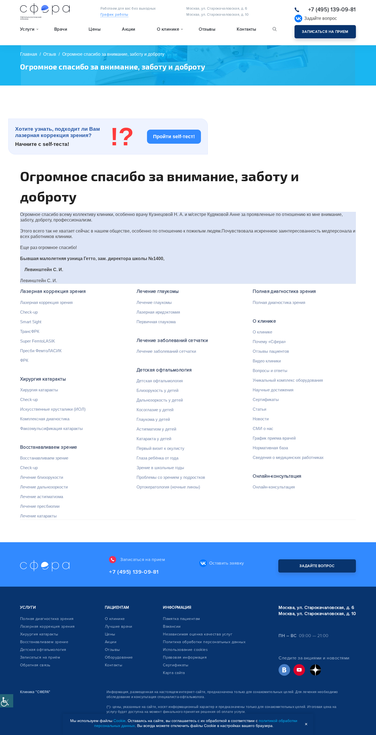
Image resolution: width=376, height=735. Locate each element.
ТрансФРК (29, 331)
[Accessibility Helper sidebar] (6, 700)
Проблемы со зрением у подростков (171, 477)
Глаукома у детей (153, 419)
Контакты (246, 29)
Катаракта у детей (154, 438)
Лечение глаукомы (158, 291)
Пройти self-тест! (174, 136)
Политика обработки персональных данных (204, 642)
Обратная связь (35, 665)
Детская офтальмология (164, 370)
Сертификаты (266, 399)
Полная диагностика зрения (284, 291)
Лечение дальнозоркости (44, 487)
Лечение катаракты (38, 516)
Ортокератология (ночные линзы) (168, 487)
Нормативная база (270, 447)
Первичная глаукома (156, 321)
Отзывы (207, 29)
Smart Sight (30, 321)
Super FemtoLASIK (37, 341)
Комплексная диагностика (44, 418)
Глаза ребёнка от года (157, 458)
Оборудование (119, 657)
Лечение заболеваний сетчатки (172, 340)
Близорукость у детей (157, 390)
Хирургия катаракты (43, 379)
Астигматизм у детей (156, 429)
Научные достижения (273, 389)
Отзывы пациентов (271, 351)
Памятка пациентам (181, 618)
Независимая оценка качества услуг (197, 634)
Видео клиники (267, 361)
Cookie (119, 720)
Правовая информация (185, 657)
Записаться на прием (325, 32)
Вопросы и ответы (270, 370)
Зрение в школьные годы (160, 467)
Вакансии (172, 626)
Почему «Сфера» (269, 341)
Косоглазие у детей (155, 409)
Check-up (29, 312)
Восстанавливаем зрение (48, 447)
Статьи (259, 409)
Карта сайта (174, 672)
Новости (261, 418)
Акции (128, 29)
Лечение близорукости (41, 477)
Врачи (60, 29)
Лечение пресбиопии (39, 506)
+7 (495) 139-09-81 (332, 9)
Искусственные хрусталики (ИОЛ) (53, 409)
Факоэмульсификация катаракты (51, 428)
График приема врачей (274, 438)
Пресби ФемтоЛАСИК (41, 350)
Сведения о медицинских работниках (288, 457)
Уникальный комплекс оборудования (288, 380)
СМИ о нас (263, 428)
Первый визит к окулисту (160, 448)
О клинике (264, 321)
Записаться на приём (40, 657)
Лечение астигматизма (41, 496)
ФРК (24, 360)
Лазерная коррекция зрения (53, 291)
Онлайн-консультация (277, 476)
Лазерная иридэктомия (158, 312)
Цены (94, 29)
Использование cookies (185, 649)
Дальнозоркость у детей (160, 400)
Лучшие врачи (118, 626)
